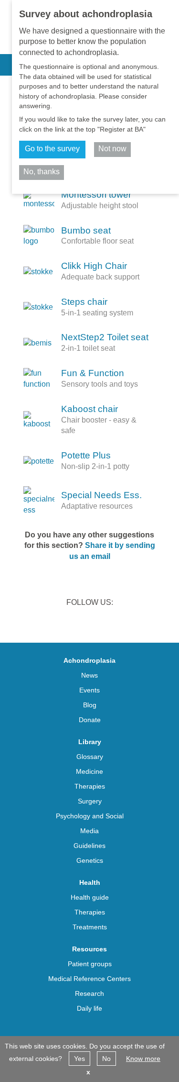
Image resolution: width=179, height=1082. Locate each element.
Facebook (102, 622)
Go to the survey (52, 149)
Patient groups (90, 964)
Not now (112, 149)
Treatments (90, 927)
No (106, 1058)
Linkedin (52, 622)
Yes (79, 1058)
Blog (89, 705)
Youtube (127, 622)
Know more (143, 1058)
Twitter (77, 622)
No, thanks (41, 171)
